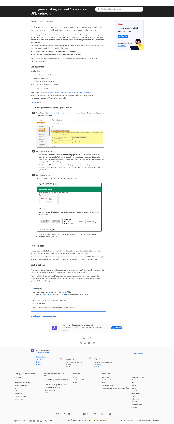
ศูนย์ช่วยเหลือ (105, 377)
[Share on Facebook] (80, 344)
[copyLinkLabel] (93, 344)
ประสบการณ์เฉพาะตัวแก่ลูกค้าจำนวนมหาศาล (55, 379)
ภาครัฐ (75, 382)
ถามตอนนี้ (68, 366)
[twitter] (38, 421)
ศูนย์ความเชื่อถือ (136, 399)
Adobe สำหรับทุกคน (137, 404)
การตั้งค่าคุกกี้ (129, 420)
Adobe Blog (134, 407)
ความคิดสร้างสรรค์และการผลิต (52, 387)
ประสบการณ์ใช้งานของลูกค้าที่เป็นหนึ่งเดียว (55, 384)
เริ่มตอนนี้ (96, 366)
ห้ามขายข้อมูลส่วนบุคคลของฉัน (143, 420)
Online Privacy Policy (50, 316)
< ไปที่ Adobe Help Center (42, 352)
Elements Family (18, 393)
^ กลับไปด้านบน (138, 353)
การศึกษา (75, 377)
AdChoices (157, 420)
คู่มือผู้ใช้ (38, 362)
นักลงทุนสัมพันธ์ (136, 393)
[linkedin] (41, 421)
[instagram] (34, 421)
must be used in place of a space (52, 294)
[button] (20, 420)
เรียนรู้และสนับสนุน (41, 357)
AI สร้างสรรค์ (17, 377)
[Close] (116, 420)
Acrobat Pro (38, 103)
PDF (15, 388)
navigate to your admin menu (63, 113)
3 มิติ (15, 391)
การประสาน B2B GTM (49, 390)
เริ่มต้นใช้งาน (39, 359)
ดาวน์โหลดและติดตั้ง (107, 380)
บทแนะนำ (38, 364)
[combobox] (119, 9)
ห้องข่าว (134, 388)
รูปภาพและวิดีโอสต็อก (20, 396)
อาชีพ (133, 382)
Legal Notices (35, 316)
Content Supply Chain (49, 382)
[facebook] (31, 421)
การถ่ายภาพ (17, 380)
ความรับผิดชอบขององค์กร (138, 391)
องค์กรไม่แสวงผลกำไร (79, 380)
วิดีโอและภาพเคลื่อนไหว (20, 385)
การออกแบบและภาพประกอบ (22, 382)
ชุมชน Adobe (105, 382)
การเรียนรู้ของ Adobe (107, 385)
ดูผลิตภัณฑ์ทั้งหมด (19, 399)
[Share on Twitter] (85, 344)
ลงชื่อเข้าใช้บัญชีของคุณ (138, 377)
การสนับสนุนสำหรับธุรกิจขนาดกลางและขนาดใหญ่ (113, 388)
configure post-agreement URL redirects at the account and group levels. (67, 92)
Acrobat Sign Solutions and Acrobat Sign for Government (53, 108)
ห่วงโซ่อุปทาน (135, 396)
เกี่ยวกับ (134, 380)
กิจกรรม (134, 385)
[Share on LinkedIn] (89, 344)
